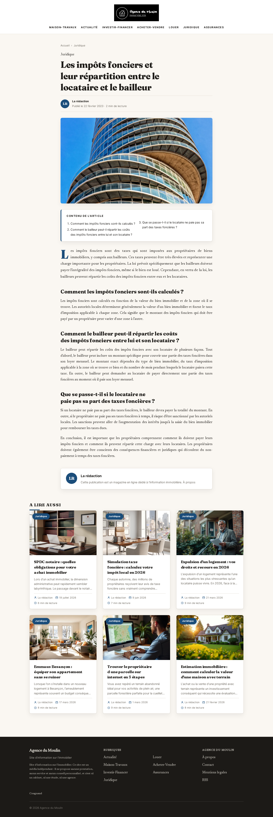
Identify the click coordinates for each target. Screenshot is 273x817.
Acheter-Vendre (150, 27)
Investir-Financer (117, 27)
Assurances (214, 27)
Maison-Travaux (63, 27)
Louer (174, 27)
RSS (205, 780)
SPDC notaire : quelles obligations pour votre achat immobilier (55, 567)
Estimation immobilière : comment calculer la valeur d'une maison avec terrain (207, 671)
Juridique (191, 27)
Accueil (65, 45)
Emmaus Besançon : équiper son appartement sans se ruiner (58, 671)
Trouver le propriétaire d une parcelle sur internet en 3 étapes (129, 671)
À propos (189, 482)
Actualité (89, 27)
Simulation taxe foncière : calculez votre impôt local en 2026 (129, 567)
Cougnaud (35, 793)
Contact (208, 765)
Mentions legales (214, 772)
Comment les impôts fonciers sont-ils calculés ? (103, 223)
